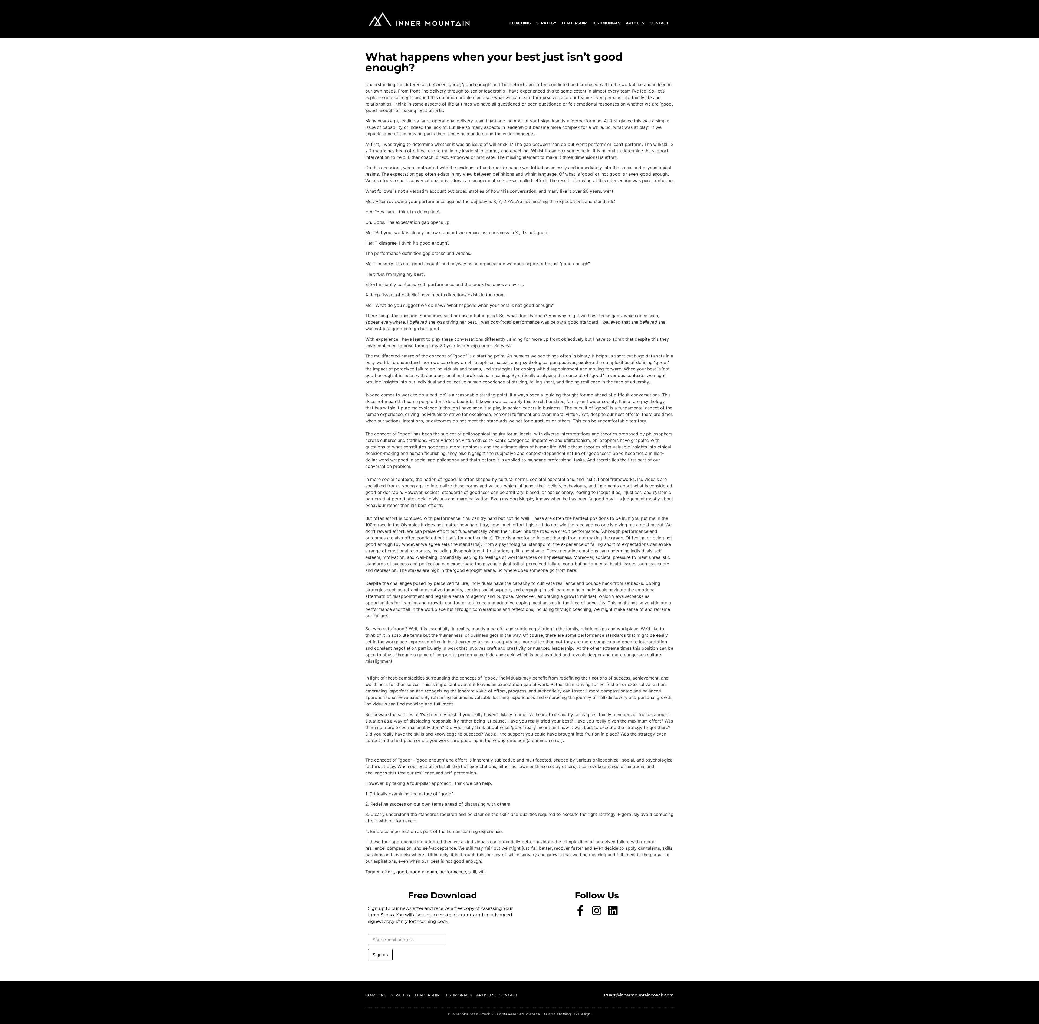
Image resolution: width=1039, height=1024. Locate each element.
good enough (423, 871)
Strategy (546, 23)
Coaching (520, 23)
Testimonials (606, 23)
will (482, 871)
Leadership (574, 23)
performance (452, 871)
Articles (635, 23)
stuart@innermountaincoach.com (638, 994)
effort (388, 871)
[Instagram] (596, 910)
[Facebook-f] (580, 910)
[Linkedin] (612, 910)
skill (472, 871)
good (401, 871)
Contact (659, 23)
